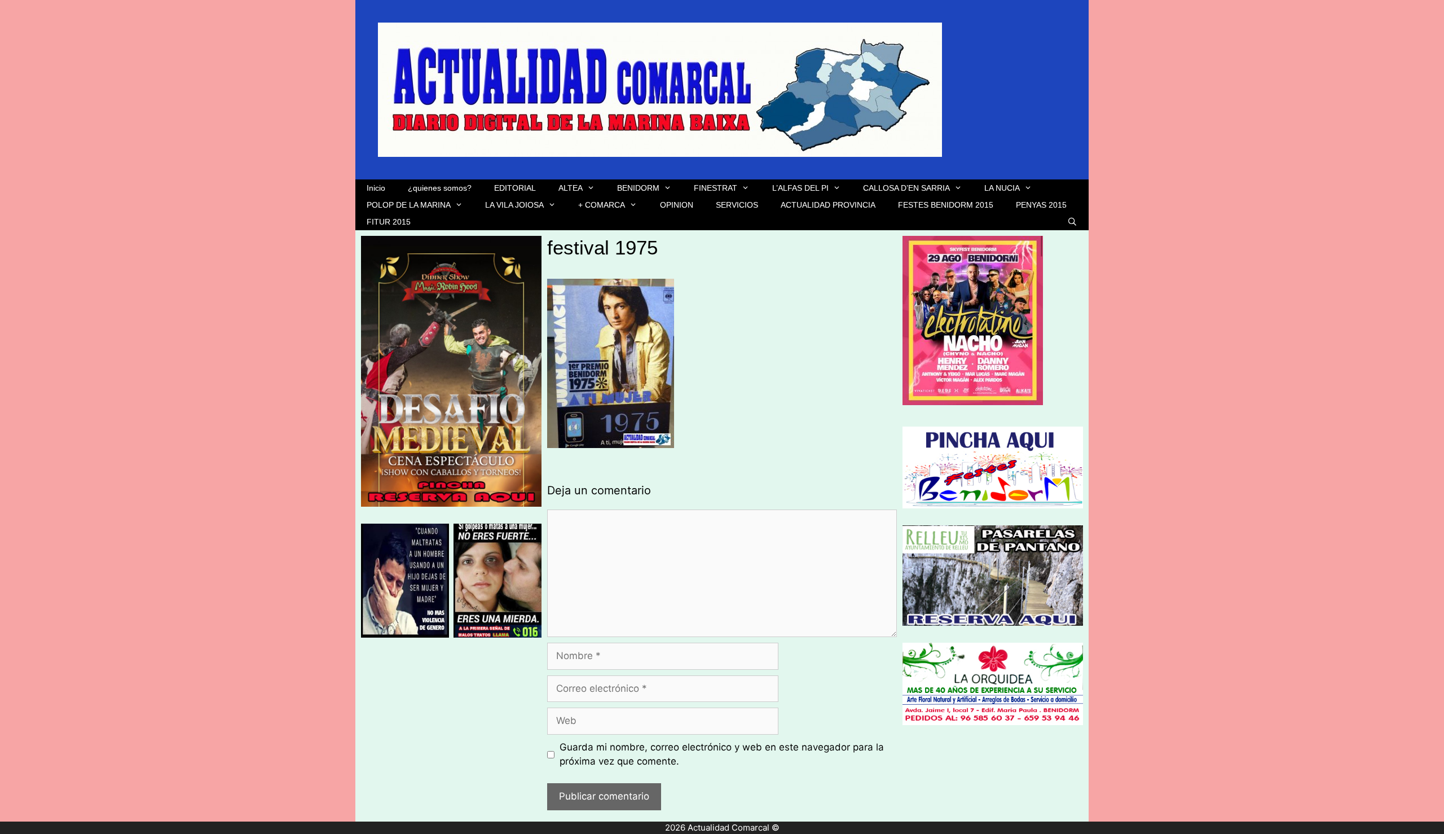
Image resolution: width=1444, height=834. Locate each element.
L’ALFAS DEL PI (800, 187)
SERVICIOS (737, 204)
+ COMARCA (601, 204)
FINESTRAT (715, 187)
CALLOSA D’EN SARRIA (906, 187)
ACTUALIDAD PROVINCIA (828, 204)
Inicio (376, 187)
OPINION (676, 204)
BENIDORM (638, 187)
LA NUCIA (1002, 187)
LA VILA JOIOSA (514, 204)
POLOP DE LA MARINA (409, 204)
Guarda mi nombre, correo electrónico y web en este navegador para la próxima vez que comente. (722, 754)
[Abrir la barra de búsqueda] (1072, 221)
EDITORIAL (515, 187)
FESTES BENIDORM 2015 (945, 204)
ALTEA (570, 187)
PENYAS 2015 (1041, 204)
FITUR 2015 (389, 221)
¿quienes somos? (440, 187)
